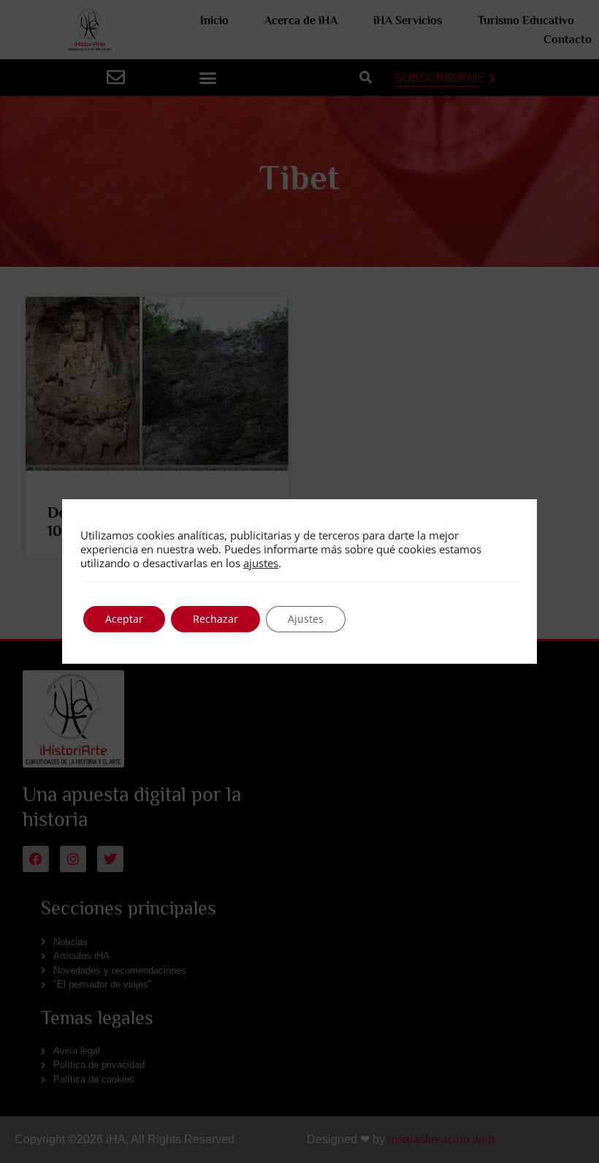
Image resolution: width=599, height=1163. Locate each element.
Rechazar (215, 619)
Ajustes (306, 619)
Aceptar (124, 619)
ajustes (260, 562)
